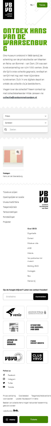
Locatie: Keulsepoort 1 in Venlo (27, 399)
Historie (30, 253)
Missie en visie (32, 243)
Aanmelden (40, 296)
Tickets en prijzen (10, 192)
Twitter (10, 383)
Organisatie (31, 233)
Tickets (33, 419)
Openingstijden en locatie (13, 197)
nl (31, 5)
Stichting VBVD (33, 266)
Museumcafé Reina (11, 202)
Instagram (11, 379)
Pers (29, 276)
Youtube (11, 387)
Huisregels (31, 271)
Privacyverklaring (9, 396)
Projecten (7, 222)
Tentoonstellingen (10, 212)
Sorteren (8, 123)
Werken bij (31, 281)
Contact (30, 238)
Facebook (11, 375)
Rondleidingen (9, 217)
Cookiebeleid (23, 396)
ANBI (29, 248)
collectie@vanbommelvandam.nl (20, 97)
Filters (7, 116)
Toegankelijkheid (10, 207)
